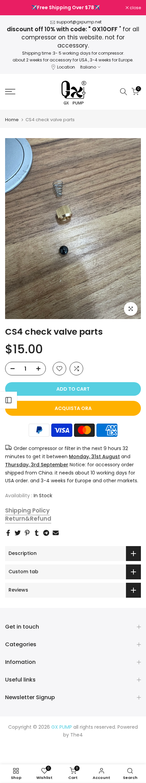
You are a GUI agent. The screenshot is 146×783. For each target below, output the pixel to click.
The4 (76, 734)
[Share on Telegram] (46, 533)
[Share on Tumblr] (37, 533)
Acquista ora (73, 408)
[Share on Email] (56, 533)
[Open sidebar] (8, 400)
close (135, 8)
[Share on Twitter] (18, 533)
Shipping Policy (27, 510)
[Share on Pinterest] (27, 533)
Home (12, 119)
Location (66, 67)
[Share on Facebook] (8, 533)
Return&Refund (28, 519)
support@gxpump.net (79, 22)
